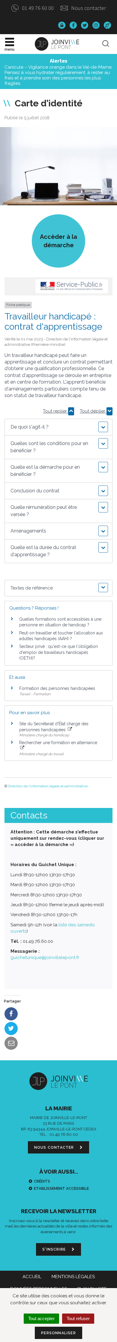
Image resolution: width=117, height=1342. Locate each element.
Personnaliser (58, 1333)
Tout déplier (93, 411)
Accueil (31, 1276)
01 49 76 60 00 (37, 7)
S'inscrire (54, 1249)
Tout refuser (78, 1318)
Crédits (42, 1181)
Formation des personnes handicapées (57, 688)
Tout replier (55, 411)
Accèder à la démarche (58, 241)
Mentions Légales (73, 1276)
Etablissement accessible (61, 1188)
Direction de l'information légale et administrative (48, 786)
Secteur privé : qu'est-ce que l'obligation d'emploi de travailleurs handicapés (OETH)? (58, 652)
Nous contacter (88, 7)
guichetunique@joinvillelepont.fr (44, 957)
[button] (58, 427)
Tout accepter (41, 1318)
